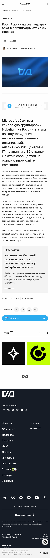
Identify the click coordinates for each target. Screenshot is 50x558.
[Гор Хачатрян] (4, 48)
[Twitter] (29, 309)
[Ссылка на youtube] (22, 410)
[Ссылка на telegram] (4, 410)
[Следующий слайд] (47, 333)
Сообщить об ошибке (25, 506)
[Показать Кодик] (45, 541)
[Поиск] (47, 4)
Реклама (34, 428)
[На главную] (25, 4)
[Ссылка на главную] (8, 394)
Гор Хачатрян (12, 48)
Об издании (34, 423)
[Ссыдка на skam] (6, 546)
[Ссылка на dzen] (17, 410)
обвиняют (36, 230)
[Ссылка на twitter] (26, 410)
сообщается (26, 156)
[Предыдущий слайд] (40, 333)
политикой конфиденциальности (37, 522)
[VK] (22, 309)
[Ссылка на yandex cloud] (11, 537)
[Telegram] (16, 309)
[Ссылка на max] (13, 410)
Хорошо (44, 553)
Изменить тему (23, 515)
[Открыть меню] (3, 4)
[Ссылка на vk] (8, 410)
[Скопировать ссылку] (35, 309)
